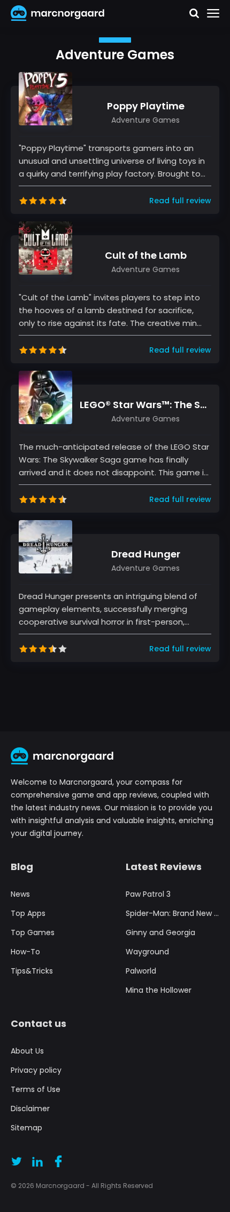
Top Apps (28, 913)
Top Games (33, 932)
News (20, 894)
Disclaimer (30, 1108)
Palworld (141, 971)
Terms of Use (35, 1089)
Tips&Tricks (32, 971)
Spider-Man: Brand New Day (172, 913)
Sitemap (26, 1127)
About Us (27, 1051)
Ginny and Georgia (160, 932)
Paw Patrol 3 (148, 894)
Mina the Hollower (158, 990)
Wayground (147, 951)
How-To (25, 951)
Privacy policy (36, 1070)
